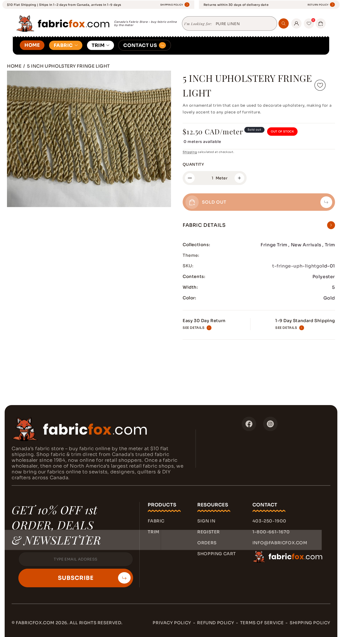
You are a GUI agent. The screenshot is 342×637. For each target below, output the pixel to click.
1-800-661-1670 (271, 532)
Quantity (193, 164)
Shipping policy (310, 622)
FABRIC (63, 45)
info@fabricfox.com (279, 542)
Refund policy (215, 622)
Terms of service (262, 622)
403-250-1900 (269, 521)
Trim (153, 532)
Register (208, 532)
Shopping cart (216, 553)
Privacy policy (172, 622)
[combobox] (244, 24)
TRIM (98, 45)
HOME (32, 45)
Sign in (206, 521)
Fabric (156, 521)
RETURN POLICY (318, 4)
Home (14, 66)
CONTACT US (140, 45)
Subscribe (76, 577)
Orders (207, 542)
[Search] (283, 23)
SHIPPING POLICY (171, 4)
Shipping (190, 152)
